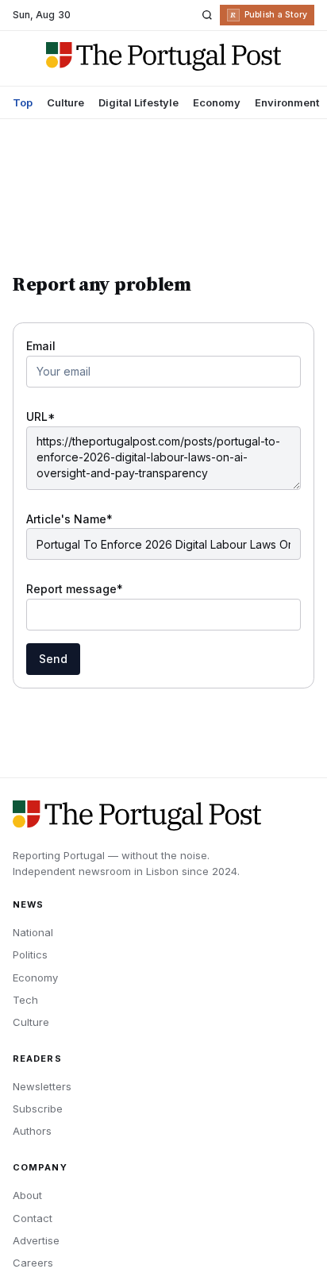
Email (41, 346)
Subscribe (38, 1108)
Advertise (36, 1240)
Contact (32, 1218)
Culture (65, 102)
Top (23, 102)
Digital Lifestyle (138, 102)
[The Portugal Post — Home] (163, 56)
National (33, 932)
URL (41, 416)
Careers (33, 1262)
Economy (216, 102)
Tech (25, 999)
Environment (287, 102)
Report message (74, 589)
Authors (32, 1130)
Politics (30, 954)
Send (53, 658)
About (27, 1195)
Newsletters (42, 1086)
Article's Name (69, 519)
